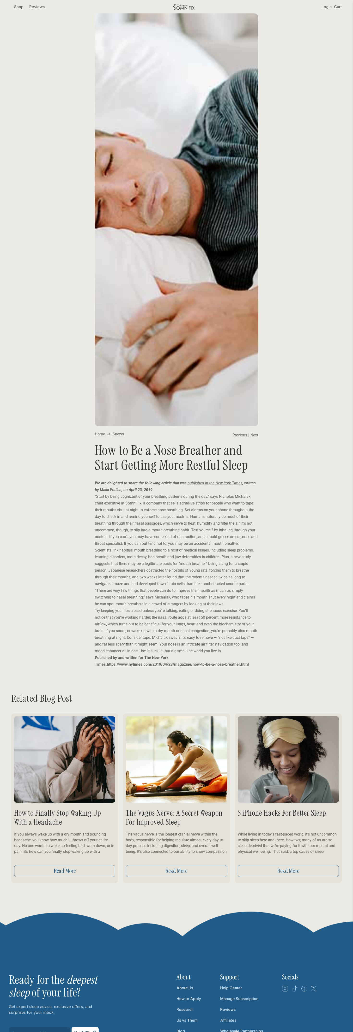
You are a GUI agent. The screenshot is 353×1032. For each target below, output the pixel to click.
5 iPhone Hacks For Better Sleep (282, 813)
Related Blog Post (41, 698)
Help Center (231, 987)
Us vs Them (187, 1020)
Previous (239, 435)
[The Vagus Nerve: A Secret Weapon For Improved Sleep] (176, 759)
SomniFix (133, 503)
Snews (118, 434)
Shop (19, 6)
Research (185, 1009)
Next (254, 435)
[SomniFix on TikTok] (295, 990)
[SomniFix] (184, 7)
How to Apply (188, 998)
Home (100, 434)
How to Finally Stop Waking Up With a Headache (57, 817)
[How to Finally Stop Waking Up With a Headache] (64, 759)
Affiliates (228, 1020)
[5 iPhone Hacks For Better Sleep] (288, 759)
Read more (65, 871)
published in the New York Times (215, 483)
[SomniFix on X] (314, 990)
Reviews (37, 6)
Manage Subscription (239, 998)
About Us (184, 987)
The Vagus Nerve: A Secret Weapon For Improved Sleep (174, 817)
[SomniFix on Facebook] (304, 990)
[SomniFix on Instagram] (285, 990)
